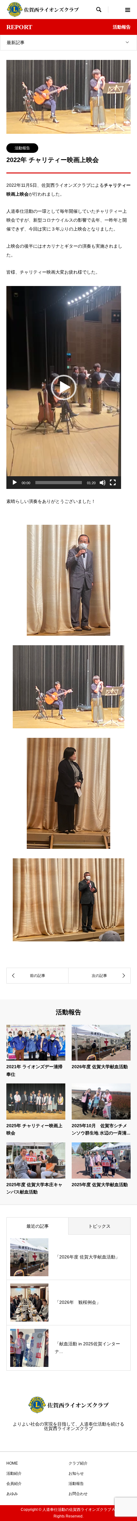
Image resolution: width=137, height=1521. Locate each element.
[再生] (14, 482)
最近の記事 (37, 1226)
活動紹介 (14, 1473)
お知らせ (76, 1473)
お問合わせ (78, 1494)
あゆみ (12, 1494)
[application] (63, 387)
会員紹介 (14, 1483)
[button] (63, 387)
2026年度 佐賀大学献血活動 (100, 1066)
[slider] (58, 482)
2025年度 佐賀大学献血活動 (100, 1184)
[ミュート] (102, 482)
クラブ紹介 (78, 1463)
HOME (12, 1463)
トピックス (99, 1226)
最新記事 (16, 42)
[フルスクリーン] (113, 482)
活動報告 (22, 148)
